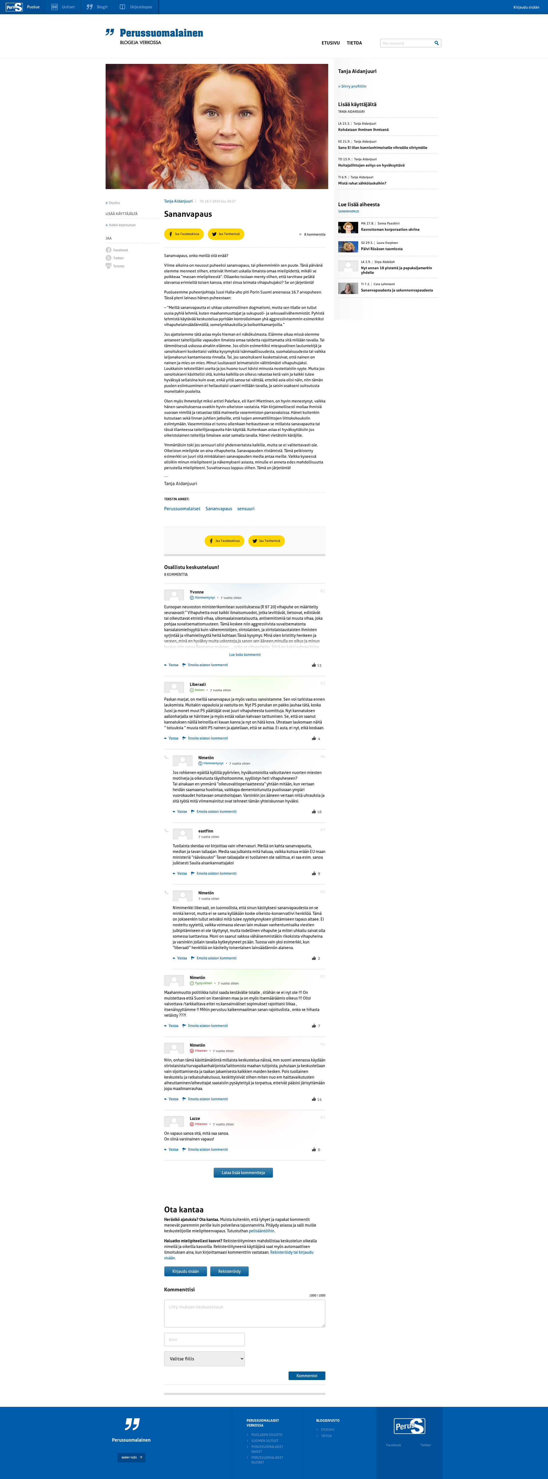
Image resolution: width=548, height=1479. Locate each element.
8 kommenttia (314, 234)
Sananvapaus (219, 508)
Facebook (393, 1445)
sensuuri (246, 508)
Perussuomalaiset (182, 508)
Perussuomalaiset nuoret (267, 1460)
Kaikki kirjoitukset (122, 225)
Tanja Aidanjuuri (178, 201)
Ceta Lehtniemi (384, 284)
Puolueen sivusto (267, 1435)
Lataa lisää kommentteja (243, 1172)
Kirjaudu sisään (526, 7)
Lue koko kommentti (245, 655)
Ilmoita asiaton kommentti (208, 665)
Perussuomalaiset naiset (267, 1449)
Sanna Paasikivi (389, 223)
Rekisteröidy (229, 1271)
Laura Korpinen (387, 243)
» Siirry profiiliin (352, 86)
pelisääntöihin (261, 1231)
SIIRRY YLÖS (129, 1457)
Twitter (425, 1445)
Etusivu (331, 43)
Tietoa (354, 43)
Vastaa (173, 665)
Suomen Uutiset (265, 1441)
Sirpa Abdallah (384, 262)
